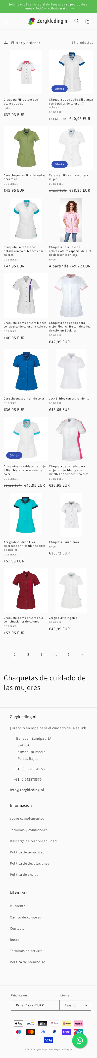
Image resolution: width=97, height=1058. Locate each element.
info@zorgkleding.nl (27, 789)
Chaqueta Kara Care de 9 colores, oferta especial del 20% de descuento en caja (70, 250)
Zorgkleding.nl (40, 1049)
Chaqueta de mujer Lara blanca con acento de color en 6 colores (25, 324)
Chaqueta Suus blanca (64, 542)
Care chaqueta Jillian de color (24, 398)
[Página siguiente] (82, 654)
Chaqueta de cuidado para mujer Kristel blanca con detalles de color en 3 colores (69, 470)
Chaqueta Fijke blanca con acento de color (22, 101)
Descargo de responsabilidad (33, 841)
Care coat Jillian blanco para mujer (68, 177)
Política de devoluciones (29, 863)
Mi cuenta (17, 906)
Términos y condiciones (29, 830)
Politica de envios (24, 874)
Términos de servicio (26, 951)
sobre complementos (27, 818)
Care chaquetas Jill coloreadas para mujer (24, 177)
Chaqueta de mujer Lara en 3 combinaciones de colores (23, 619)
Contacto (17, 928)
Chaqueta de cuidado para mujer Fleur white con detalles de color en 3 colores (69, 326)
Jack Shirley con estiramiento (69, 398)
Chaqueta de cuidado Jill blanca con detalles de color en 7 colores (71, 103)
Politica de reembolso (28, 962)
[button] (6, 21)
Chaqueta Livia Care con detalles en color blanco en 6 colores (23, 250)
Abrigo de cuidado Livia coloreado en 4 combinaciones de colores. (24, 545)
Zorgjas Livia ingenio (63, 618)
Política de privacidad (27, 852)
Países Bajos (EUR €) (30, 1005)
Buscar (15, 939)
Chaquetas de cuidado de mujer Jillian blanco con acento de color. (25, 470)
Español (70, 1005)
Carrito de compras (25, 917)
